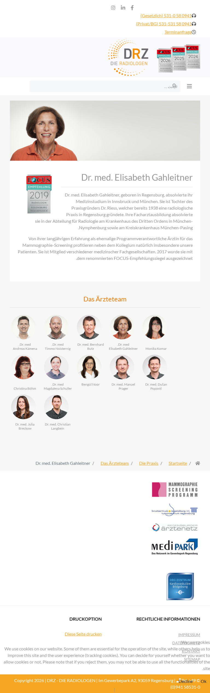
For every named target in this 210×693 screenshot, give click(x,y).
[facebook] (132, 8)
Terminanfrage (178, 31)
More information (96, 689)
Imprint (123, 689)
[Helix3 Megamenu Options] (191, 86)
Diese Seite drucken (83, 633)
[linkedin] (123, 8)
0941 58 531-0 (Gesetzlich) (166, 15)
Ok (203, 681)
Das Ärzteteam (115, 463)
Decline (186, 681)
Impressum (189, 634)
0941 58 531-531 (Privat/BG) (164, 23)
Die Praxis (148, 463)
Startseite (178, 463)
